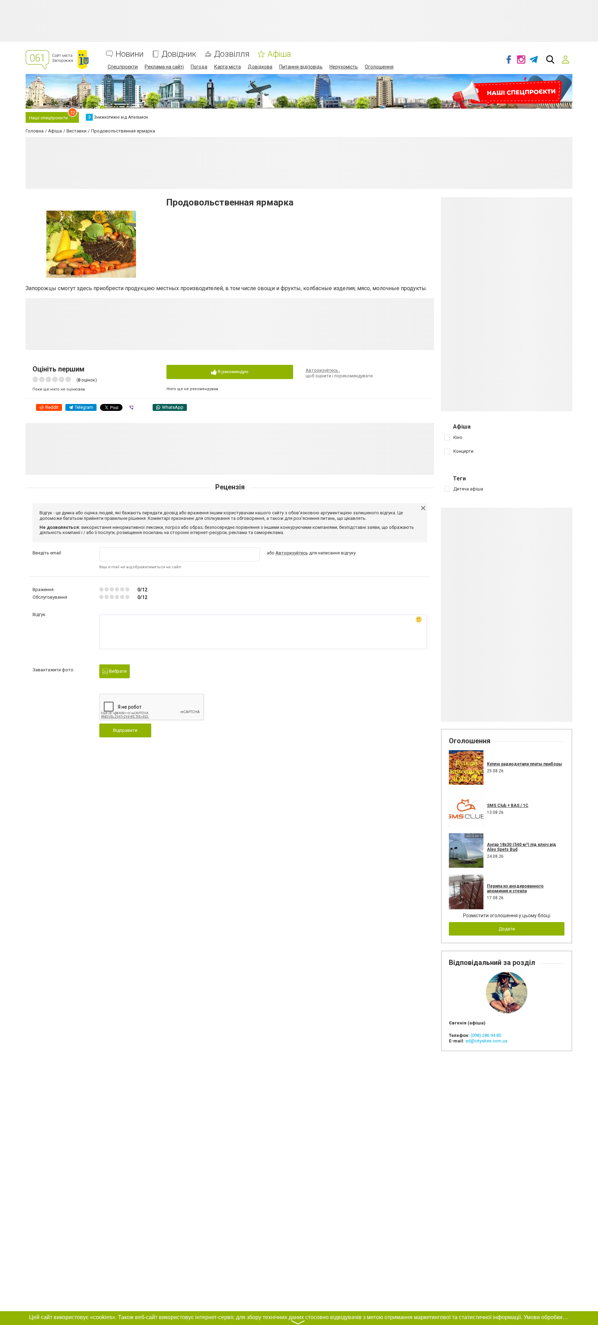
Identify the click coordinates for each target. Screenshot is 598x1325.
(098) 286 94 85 (486, 1035)
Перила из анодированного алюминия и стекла (515, 888)
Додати (507, 928)
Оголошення (379, 67)
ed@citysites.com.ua (486, 1040)
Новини (130, 54)
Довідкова (260, 67)
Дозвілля (232, 54)
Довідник (179, 54)
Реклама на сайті (164, 67)
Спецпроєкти (123, 67)
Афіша (279, 54)
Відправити (125, 730)
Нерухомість (343, 67)
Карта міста (227, 67)
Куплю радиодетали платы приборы (524, 764)
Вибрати (117, 671)
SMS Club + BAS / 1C (507, 805)
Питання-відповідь (301, 67)
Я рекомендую (232, 371)
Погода (199, 67)
